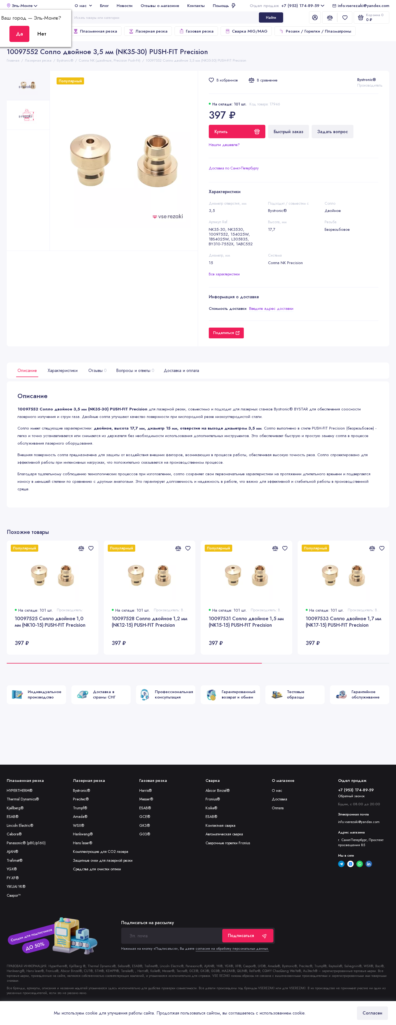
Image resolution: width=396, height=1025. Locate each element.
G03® (144, 834)
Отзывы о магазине (160, 5)
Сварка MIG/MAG (250, 31)
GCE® (144, 816)
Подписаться (241, 935)
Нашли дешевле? (224, 145)
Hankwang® (83, 834)
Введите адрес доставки (271, 308)
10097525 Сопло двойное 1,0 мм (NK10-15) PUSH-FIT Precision (50, 622)
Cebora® (14, 834)
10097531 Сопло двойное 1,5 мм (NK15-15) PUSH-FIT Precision (246, 622)
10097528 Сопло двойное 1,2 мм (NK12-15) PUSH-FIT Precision (149, 622)
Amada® (80, 816)
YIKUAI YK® (16, 886)
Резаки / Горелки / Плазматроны (318, 31)
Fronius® (213, 799)
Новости (125, 5)
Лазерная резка (152, 31)
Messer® (146, 799)
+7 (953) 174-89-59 (284, 5)
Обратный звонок (351, 796)
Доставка (279, 799)
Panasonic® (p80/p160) (26, 843)
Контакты (196, 5)
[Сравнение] (329, 17)
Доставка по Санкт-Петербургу (234, 168)
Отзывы (96, 370)
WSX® (78, 825)
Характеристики (63, 370)
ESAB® (13, 816)
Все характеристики (224, 274)
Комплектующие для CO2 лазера (100, 851)
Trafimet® (15, 860)
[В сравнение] (81, 548)
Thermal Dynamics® (23, 799)
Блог (104, 5)
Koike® (211, 808)
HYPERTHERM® (20, 790)
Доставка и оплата (181, 370)
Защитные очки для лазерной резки (103, 860)
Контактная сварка (220, 825)
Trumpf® (80, 808)
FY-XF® (13, 878)
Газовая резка (200, 31)
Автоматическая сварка (224, 834)
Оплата (278, 808)
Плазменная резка (98, 31)
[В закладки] (90, 548)
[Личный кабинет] (315, 17)
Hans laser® (82, 843)
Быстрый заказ (288, 132)
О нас (80, 5)
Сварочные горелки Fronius (228, 843)
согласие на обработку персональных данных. (232, 948)
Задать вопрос (332, 132)
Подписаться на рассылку (147, 923)
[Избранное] (345, 17)
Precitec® (81, 799)
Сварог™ (13, 895)
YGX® (12, 869)
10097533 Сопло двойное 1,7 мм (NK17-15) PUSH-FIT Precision (343, 622)
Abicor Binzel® (218, 790)
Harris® (145, 790)
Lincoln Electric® (20, 825)
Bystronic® (366, 79)
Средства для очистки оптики (97, 869)
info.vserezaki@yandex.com (363, 5)
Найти (271, 17)
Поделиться (223, 332)
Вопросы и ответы (134, 370)
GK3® (144, 825)
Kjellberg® (15, 808)
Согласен (372, 1013)
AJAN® (12, 851)
